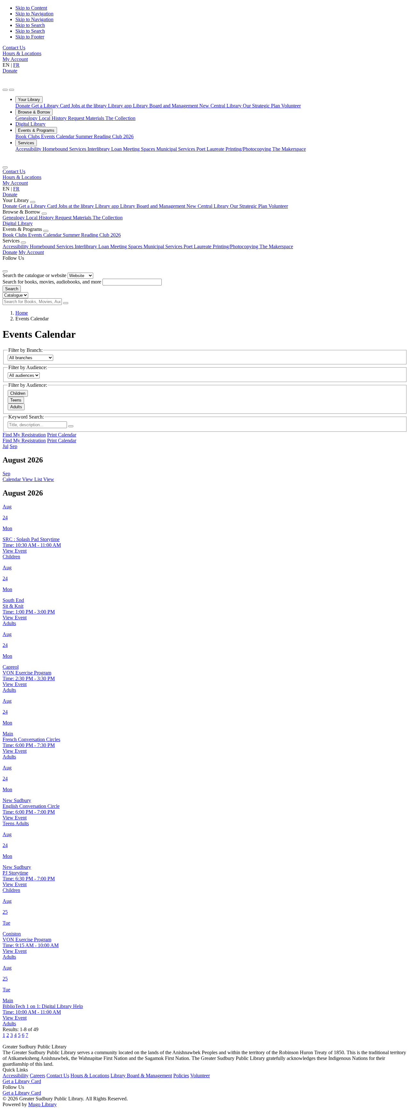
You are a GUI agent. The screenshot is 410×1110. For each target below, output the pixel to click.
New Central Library (221, 105)
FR (16, 65)
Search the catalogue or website (34, 275)
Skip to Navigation (34, 13)
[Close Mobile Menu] (5, 167)
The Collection (120, 118)
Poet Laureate (211, 149)
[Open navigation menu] (11, 90)
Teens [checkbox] (15, 400)
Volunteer (291, 105)
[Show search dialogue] (5, 90)
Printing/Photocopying (249, 149)
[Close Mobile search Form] (5, 271)
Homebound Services (65, 149)
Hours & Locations (22, 53)
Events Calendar (58, 136)
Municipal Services (176, 149)
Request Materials (86, 118)
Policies (181, 1075)
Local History (53, 118)
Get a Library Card (51, 105)
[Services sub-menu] (23, 242)
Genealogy (27, 118)
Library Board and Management (166, 105)
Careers (37, 1075)
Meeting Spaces (139, 149)
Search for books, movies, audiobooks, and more (52, 281)
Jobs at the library (89, 105)
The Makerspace (289, 149)
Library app (120, 105)
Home (21, 313)
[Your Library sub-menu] (32, 202)
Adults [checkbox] (16, 406)
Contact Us (14, 47)
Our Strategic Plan (262, 105)
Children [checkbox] (17, 393)
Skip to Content (31, 8)
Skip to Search (30, 25)
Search (11, 288)
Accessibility (29, 149)
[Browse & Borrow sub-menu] (44, 214)
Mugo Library (42, 1104)
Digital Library (30, 124)
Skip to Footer (29, 36)
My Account (15, 59)
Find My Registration (24, 434)
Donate (10, 70)
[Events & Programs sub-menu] (45, 231)
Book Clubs (28, 136)
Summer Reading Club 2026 (105, 136)
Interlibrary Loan (105, 149)
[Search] (65, 303)
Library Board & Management (141, 1075)
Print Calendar (61, 434)
